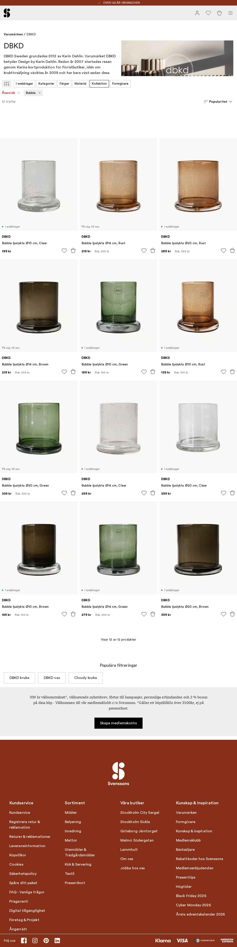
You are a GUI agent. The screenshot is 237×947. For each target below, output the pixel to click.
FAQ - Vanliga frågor (26, 892)
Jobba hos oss (132, 868)
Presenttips (185, 877)
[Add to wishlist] (64, 251)
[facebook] (24, 940)
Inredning (73, 831)
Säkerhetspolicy (23, 874)
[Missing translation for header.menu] (230, 13)
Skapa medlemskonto (118, 723)
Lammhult (129, 850)
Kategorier (46, 83)
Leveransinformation (27, 846)
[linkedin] (57, 940)
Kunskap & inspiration (194, 831)
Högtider (184, 887)
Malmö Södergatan (137, 840)
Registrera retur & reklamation (24, 825)
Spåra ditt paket (23, 883)
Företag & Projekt (24, 920)
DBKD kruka (19, 678)
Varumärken (13, 34)
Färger (64, 83)
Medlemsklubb (188, 840)
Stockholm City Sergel (139, 813)
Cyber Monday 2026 (193, 905)
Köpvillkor (17, 855)
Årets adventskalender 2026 (200, 914)
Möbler (71, 813)
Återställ (8, 93)
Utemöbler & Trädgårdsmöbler (80, 852)
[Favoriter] (208, 13)
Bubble (31, 93)
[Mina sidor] (197, 13)
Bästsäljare (185, 850)
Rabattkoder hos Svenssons (199, 859)
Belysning (73, 822)
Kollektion (99, 83)
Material (80, 83)
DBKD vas (52, 678)
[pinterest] (46, 940)
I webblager (24, 83)
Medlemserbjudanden (194, 868)
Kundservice (19, 813)
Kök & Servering (78, 864)
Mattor (71, 840)
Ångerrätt (18, 929)
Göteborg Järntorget (139, 831)
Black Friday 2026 (191, 896)
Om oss (126, 859)
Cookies (16, 864)
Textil (70, 874)
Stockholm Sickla (135, 822)
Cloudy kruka (85, 678)
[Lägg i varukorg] (73, 250)
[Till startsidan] (7, 13)
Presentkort (75, 883)
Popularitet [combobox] (218, 101)
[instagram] (35, 940)
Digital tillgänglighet (27, 911)
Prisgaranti (18, 901)
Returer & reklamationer (29, 837)
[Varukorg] (219, 13)
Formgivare (120, 83)
